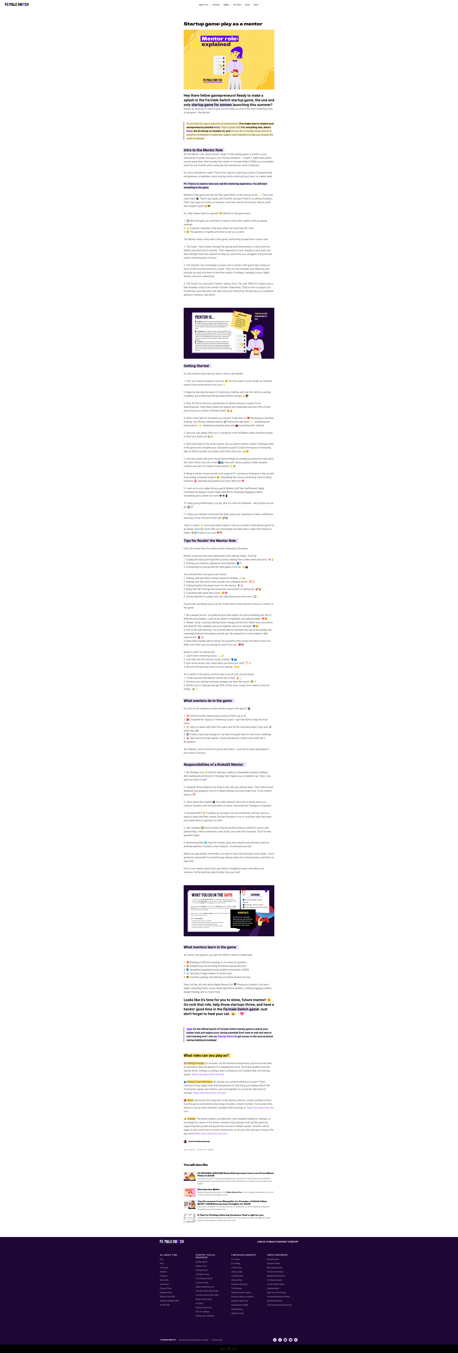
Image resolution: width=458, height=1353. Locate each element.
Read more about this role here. (208, 1074)
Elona (189, 131)
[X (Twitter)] (280, 1340)
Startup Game (201, 1262)
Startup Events (237, 1313)
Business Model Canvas (241, 1292)
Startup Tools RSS (167, 1296)
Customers (164, 1284)
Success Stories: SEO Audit (207, 1295)
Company (164, 1267)
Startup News (237, 1309)
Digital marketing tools (205, 1287)
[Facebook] (275, 1340)
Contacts (163, 1276)
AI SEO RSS (165, 1305)
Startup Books (202, 1270)
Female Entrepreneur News (278, 1296)
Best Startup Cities (275, 1267)
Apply (189, 1029)
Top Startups (236, 1288)
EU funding (235, 1263)
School (216, 5)
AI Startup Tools (202, 1274)
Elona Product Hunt (204, 1299)
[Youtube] (290, 1340)
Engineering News (274, 1301)
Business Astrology (239, 1284)
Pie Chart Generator (275, 1272)
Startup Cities (236, 1272)
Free (255, 5)
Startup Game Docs (204, 1307)
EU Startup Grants (274, 1280)
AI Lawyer (235, 1259)
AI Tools (237, 5)
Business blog (273, 1259)
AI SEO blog (236, 1267)
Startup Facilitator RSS (169, 1301)
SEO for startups (202, 1312)
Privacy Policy (166, 1288)
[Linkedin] (296, 1340)
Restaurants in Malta (239, 1305)
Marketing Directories (276, 1276)
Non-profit (164, 1280)
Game (226, 5)
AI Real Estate (237, 1276)
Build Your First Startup (276, 1292)
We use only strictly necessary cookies (193, 1340)
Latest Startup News (275, 1284)
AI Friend (199, 1303)
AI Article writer (202, 1283)
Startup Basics (273, 1288)
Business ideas (237, 1296)
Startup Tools (201, 1266)
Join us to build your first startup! (277, 1241)
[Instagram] (285, 1340)
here (216, 127)
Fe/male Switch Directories (207, 1291)
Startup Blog (236, 1280)
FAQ (161, 1259)
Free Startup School (204, 1278)
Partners (163, 1272)
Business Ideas (273, 1263)
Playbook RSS (166, 1292)
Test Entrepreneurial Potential (279, 1305)
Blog (247, 5)
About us (203, 5)
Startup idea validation (205, 1316)
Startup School (226, 1036)
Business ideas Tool (239, 1301)
